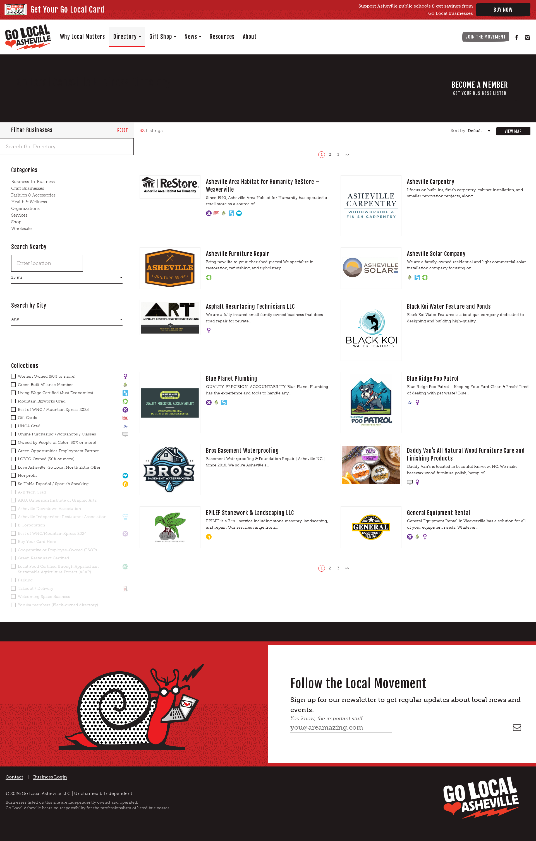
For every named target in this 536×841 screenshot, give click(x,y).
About (250, 36)
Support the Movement (431, 37)
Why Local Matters (82, 36)
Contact (14, 777)
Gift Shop (161, 36)
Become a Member (480, 88)
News (191, 36)
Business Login (50, 777)
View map (513, 131)
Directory (125, 36)
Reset (122, 130)
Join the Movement (486, 37)
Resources (222, 36)
